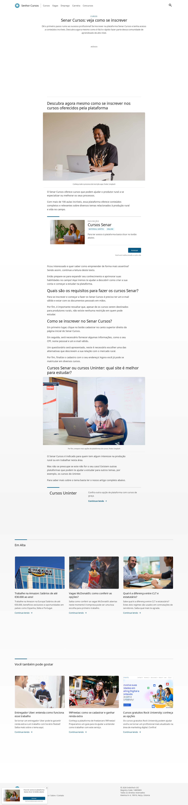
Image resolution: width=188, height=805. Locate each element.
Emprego (65, 5)
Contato (60, 795)
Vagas (55, 5)
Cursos (46, 5)
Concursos (88, 5)
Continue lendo (96, 501)
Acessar (134, 250)
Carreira (76, 5)
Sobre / (54, 795)
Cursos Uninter (63, 493)
